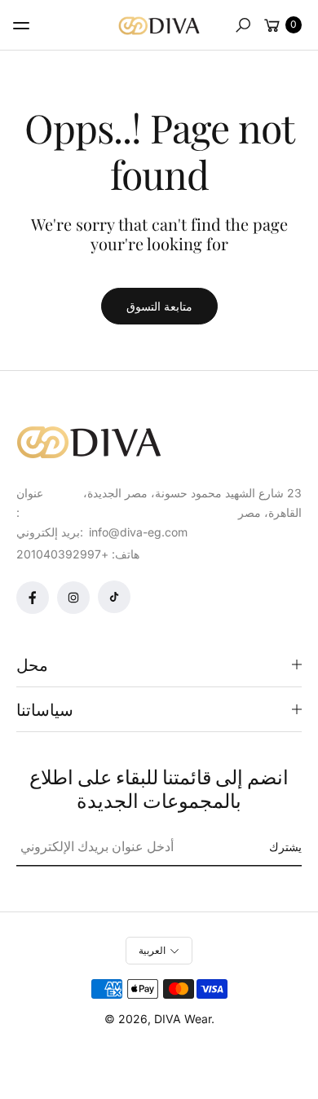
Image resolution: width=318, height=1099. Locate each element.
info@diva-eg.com (137, 532)
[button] (243, 25)
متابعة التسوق (159, 306)
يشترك (285, 847)
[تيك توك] (114, 596)
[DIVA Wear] (159, 25)
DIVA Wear (182, 1019)
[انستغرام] (73, 597)
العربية (152, 950)
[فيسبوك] (32, 597)
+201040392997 (62, 554)
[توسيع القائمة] (21, 25)
